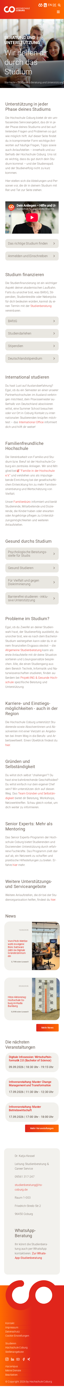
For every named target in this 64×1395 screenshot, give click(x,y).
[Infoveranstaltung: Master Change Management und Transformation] (32, 1087)
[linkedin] (12, 1359)
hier (15, 865)
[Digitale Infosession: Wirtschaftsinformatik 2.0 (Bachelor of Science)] (32, 1062)
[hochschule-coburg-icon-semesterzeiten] (45, 4)
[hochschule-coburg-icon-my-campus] (40, 4)
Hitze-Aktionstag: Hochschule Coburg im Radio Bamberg (17, 1001)
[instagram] (7, 1359)
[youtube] (18, 1359)
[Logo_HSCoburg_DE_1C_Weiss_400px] (17, 7)
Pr (21, 677)
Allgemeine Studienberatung (23, 650)
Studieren (23, 82)
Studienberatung (41, 306)
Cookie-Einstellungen (17, 1335)
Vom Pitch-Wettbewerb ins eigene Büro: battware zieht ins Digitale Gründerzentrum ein (18, 948)
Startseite (9, 82)
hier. (8, 745)
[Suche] (59, 5)
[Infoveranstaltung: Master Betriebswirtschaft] (32, 1112)
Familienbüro (22, 501)
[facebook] (23, 1359)
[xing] (29, 1359)
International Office (31, 422)
